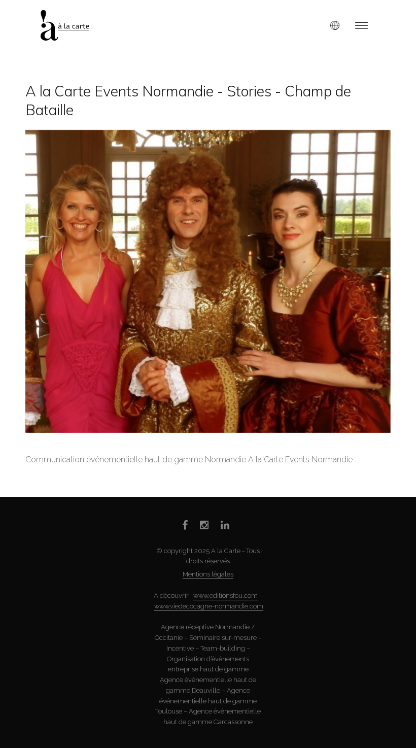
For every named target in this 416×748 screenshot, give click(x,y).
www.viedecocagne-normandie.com (208, 606)
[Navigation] (361, 26)
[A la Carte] (73, 25)
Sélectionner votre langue (335, 26)
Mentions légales (208, 574)
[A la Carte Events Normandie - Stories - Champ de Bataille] (208, 281)
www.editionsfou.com (225, 595)
